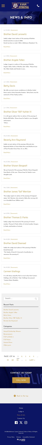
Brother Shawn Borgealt (15, 165)
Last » (32, 360)
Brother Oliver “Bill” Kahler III (17, 111)
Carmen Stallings (12, 271)
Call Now (21, 380)
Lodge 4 (21, 411)
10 (8, 360)
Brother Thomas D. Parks (16, 217)
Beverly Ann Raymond (15, 140)
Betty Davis (9, 86)
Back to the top (22, 396)
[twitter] (21, 422)
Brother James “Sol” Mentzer (17, 191)
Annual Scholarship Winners (12, 331)
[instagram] (26, 422)
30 (17, 360)
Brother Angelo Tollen (14, 60)
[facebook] (16, 422)
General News (8, 342)
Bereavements (14, 30)
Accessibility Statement (29, 437)
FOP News (7, 339)
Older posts (7, 345)
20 (13, 360)
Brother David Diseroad (15, 243)
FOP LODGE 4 (8, 337)
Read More (7, 46)
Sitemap (18, 437)
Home (21, 408)
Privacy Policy (10, 437)
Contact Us (21, 418)
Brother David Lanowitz (15, 34)
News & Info (21, 17)
